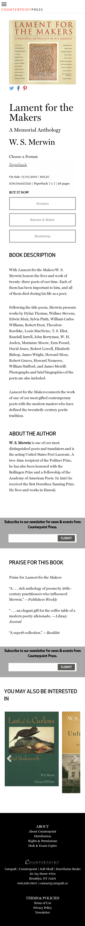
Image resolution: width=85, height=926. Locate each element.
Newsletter (42, 912)
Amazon (42, 203)
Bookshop (42, 236)
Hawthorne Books (68, 869)
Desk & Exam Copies (42, 846)
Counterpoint (28, 869)
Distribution (42, 836)
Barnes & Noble (42, 219)
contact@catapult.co (54, 883)
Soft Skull (46, 869)
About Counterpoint (42, 831)
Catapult (11, 869)
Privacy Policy (42, 908)
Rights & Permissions (42, 841)
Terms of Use (42, 903)
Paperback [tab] (18, 164)
